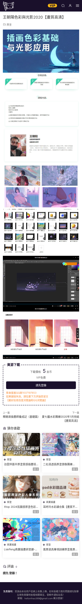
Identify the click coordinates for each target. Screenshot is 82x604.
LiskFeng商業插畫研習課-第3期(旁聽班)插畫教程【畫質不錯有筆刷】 (21, 549)
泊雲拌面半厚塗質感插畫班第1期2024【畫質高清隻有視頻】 (21, 464)
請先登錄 (41, 385)
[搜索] (63, 5)
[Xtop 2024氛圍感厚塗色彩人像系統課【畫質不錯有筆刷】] (21, 487)
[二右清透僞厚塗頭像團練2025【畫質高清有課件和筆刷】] (60, 444)
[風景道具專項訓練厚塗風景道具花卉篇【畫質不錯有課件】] (60, 529)
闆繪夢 (8, 6)
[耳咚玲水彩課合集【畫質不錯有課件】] (60, 487)
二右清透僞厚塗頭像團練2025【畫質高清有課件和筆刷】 (59, 464)
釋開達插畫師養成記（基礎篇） (21, 416)
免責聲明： (9, 591)
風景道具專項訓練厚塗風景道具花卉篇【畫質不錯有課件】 (60, 549)
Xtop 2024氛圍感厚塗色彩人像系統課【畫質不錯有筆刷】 (21, 507)
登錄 (12, 573)
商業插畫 (50, 502)
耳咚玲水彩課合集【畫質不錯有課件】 (60, 507)
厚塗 (9, 24)
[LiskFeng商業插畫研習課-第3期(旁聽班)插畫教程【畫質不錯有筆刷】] (21, 529)
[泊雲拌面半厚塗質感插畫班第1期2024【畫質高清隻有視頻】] (21, 444)
